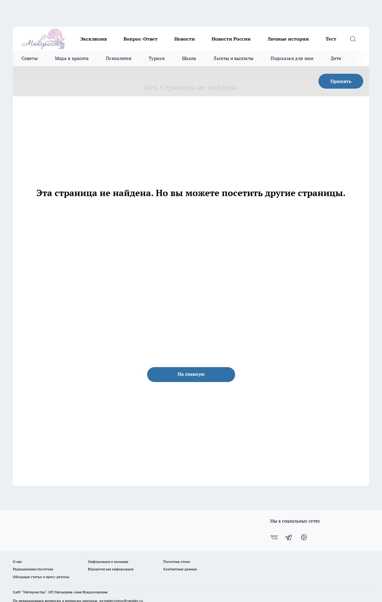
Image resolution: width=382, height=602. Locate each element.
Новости (184, 39)
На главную (191, 374)
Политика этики (176, 561)
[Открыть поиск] (353, 39)
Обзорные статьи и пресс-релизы (41, 577)
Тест (331, 39)
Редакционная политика (33, 569)
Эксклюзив (93, 39)
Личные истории (288, 39)
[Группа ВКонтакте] (274, 537)
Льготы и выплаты (233, 58)
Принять (341, 81)
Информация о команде (108, 561)
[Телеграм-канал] (288, 537)
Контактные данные (180, 569)
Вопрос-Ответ (141, 39)
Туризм (157, 58)
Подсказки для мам (292, 58)
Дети (336, 58)
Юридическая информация (110, 569)
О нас (17, 561)
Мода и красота (72, 58)
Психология (118, 58)
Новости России (231, 39)
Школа (189, 58)
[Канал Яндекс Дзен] (303, 537)
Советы (29, 58)
